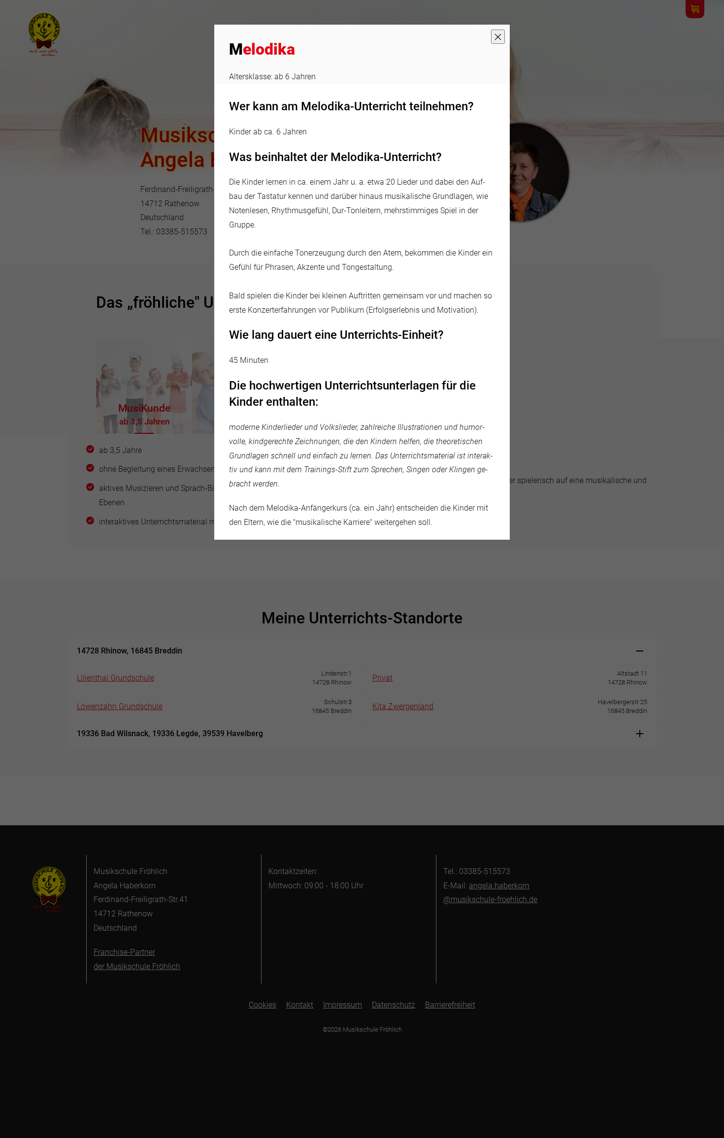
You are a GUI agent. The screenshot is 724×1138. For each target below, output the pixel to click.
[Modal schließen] (498, 37)
